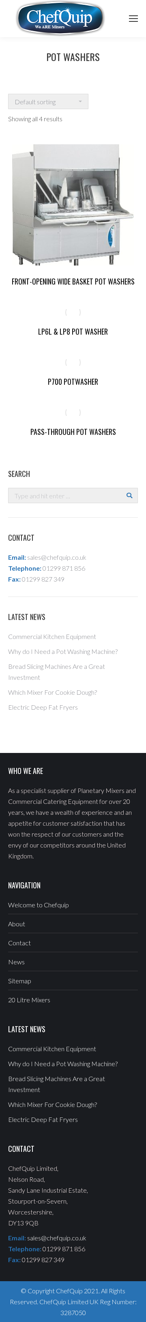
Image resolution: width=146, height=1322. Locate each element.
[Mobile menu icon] (133, 18)
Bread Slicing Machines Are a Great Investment (56, 671)
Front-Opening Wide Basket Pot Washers (73, 281)
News (16, 962)
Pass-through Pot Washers (73, 431)
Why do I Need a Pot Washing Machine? (63, 651)
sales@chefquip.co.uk (56, 557)
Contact (19, 943)
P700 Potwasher (73, 381)
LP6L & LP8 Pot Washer (73, 331)
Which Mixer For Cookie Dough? (52, 692)
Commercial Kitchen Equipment (52, 636)
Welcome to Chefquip (38, 905)
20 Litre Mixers (29, 1000)
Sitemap (19, 981)
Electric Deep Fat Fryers (43, 707)
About (16, 924)
